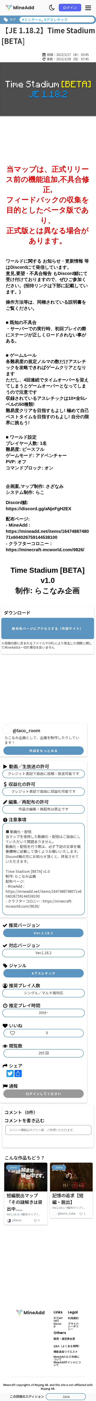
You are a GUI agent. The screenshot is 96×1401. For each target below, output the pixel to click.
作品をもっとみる (43, 750)
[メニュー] (88, 7)
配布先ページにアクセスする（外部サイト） (47, 628)
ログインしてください (43, 1093)
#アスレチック (44, 973)
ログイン (70, 7)
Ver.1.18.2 (43, 933)
